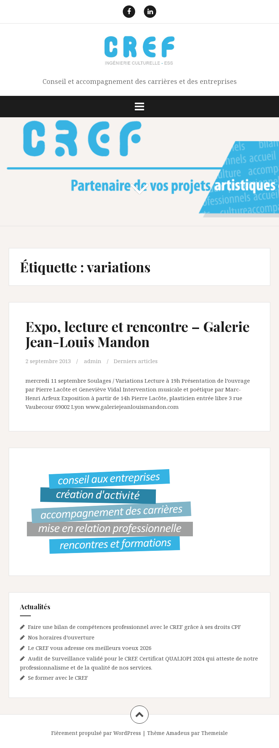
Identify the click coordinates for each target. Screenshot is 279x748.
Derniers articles (136, 361)
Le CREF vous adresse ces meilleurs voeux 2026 (89, 647)
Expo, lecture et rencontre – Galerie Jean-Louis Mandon (137, 334)
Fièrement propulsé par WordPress (96, 732)
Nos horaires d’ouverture (61, 637)
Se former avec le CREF (58, 677)
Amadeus (178, 732)
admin (92, 361)
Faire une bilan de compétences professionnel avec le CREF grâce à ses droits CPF (134, 626)
